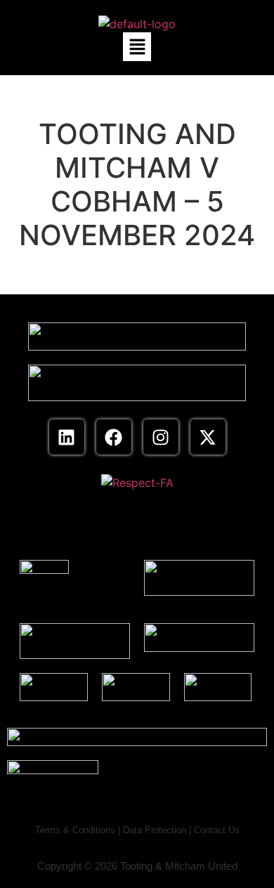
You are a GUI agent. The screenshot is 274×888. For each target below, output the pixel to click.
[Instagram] (160, 437)
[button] (137, 46)
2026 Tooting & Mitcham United (166, 866)
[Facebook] (113, 437)
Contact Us (217, 830)
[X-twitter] (208, 437)
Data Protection (154, 830)
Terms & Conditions (75, 830)
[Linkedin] (66, 437)
